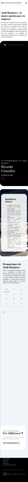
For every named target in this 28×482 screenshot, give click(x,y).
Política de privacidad (6, 458)
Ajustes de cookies (6, 463)
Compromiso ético (6, 460)
